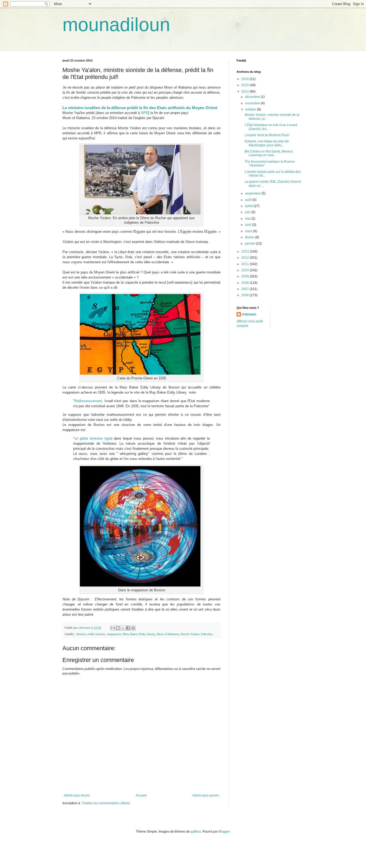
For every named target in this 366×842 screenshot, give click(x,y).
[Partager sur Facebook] (128, 628)
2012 (245, 258)
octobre (251, 109)
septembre (253, 193)
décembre (253, 97)
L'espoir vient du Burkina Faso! (267, 135)
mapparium (114, 634)
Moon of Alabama (168, 634)
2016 (245, 79)
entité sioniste (96, 634)
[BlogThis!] (118, 628)
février (250, 237)
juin (248, 212)
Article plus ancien (205, 795)
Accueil (141, 795)
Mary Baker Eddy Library (139, 634)
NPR (144, 113)
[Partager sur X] (123, 628)
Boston (81, 634)
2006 (245, 295)
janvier (250, 243)
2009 (245, 276)
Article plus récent (77, 795)
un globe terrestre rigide (93, 438)
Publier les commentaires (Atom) (106, 803)
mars (249, 231)
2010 (245, 270)
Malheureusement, (88, 401)
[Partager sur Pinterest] (133, 628)
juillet (249, 206)
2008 (245, 283)
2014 (245, 91)
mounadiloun (116, 24)
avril (248, 225)
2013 (245, 251)
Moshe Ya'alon (190, 634)
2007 (245, 289)
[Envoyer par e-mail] (112, 628)
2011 (245, 264)
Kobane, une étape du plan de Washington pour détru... (267, 143)
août (248, 200)
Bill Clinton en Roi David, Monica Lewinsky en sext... (269, 153)
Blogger (224, 831)
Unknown (249, 314)
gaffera (196, 831)
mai (248, 218)
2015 (245, 85)
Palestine (207, 634)
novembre (253, 103)
